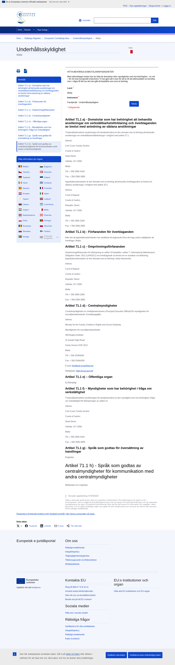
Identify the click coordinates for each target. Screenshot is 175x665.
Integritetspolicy (72, 552)
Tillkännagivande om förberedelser (81, 560)
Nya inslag (42, 30)
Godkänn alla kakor (116, 655)
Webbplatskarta (72, 564)
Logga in (167, 6)
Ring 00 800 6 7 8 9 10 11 (77, 587)
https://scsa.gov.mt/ (84, 371)
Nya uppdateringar (138, 6)
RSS (125, 6)
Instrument (72, 98)
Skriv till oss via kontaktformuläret (80, 595)
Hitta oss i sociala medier (76, 613)
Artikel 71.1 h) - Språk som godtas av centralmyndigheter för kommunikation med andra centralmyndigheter (37, 146)
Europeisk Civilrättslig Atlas (56, 38)
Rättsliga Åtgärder (32, 38)
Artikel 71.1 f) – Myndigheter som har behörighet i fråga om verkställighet (34, 128)
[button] (20, 525)
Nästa (134, 104)
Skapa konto (154, 6)
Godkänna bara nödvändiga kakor (145, 655)
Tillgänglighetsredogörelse (77, 556)
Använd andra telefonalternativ (79, 591)
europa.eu (36, 587)
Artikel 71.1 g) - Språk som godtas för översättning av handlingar (35, 137)
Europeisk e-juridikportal (36, 541)
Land (70, 88)
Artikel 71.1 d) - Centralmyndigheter (34, 116)
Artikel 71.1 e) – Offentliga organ (32, 121)
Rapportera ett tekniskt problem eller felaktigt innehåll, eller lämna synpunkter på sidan (56, 514)
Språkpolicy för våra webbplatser (80, 626)
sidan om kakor (73, 654)
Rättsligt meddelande (75, 548)
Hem (20, 30)
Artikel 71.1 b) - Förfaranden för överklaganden (32, 103)
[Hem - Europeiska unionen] (28, 581)
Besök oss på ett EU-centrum (78, 599)
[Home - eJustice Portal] (26, 17)
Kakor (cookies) (72, 639)
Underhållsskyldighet (82, 38)
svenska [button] (86, 20)
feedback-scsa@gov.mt (82, 366)
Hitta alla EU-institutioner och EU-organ (132, 591)
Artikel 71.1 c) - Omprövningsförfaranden (36, 110)
